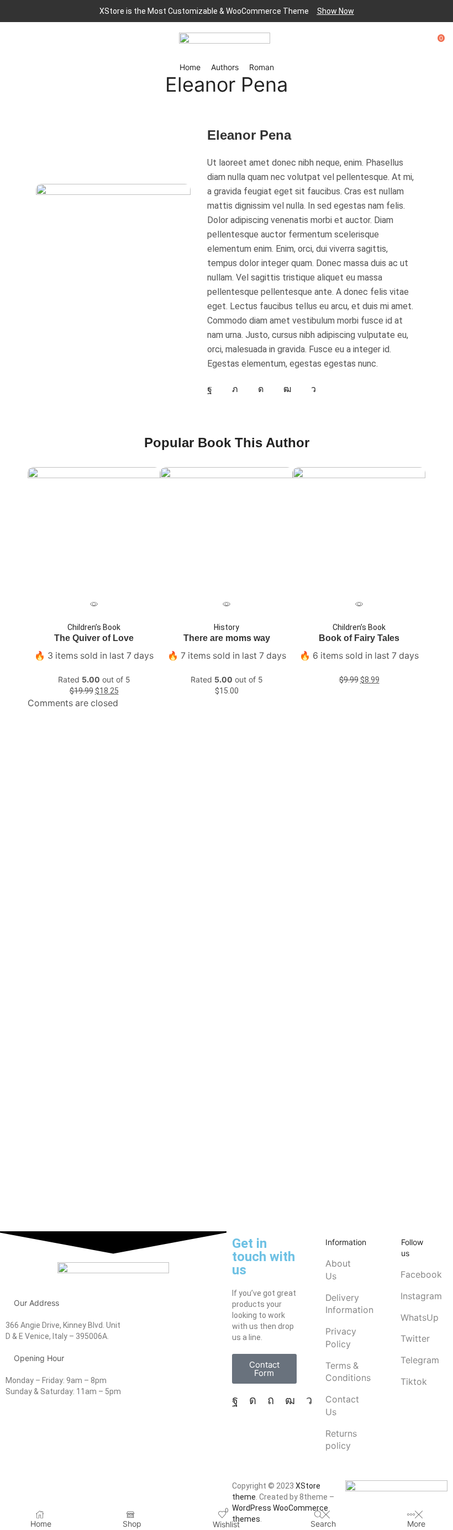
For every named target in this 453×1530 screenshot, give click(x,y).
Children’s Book (93, 627)
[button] (335, 11)
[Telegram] (313, 389)
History (226, 627)
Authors (225, 67)
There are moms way (226, 638)
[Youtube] (287, 389)
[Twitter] (235, 389)
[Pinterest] (270, 1400)
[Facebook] (209, 389)
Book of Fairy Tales (359, 638)
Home (190, 67)
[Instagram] (261, 389)
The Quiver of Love (94, 638)
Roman (261, 67)
